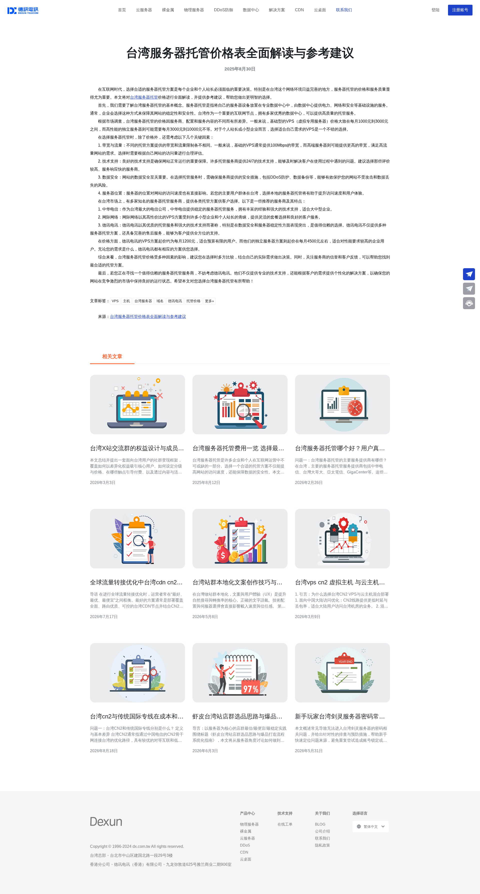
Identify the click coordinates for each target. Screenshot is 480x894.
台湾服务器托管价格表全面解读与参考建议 (148, 316)
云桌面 (320, 10)
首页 (122, 10)
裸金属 (168, 10)
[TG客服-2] (469, 289)
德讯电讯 (175, 301)
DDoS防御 (223, 10)
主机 (126, 301)
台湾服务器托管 (144, 97)
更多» (209, 301)
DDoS (245, 845)
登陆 (436, 10)
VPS (115, 301)
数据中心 (251, 10)
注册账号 (460, 10)
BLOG (320, 824)
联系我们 (344, 10)
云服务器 (144, 10)
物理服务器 (194, 10)
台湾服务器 (143, 301)
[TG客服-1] (469, 274)
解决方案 (277, 10)
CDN (299, 10)
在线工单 (285, 824)
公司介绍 (322, 831)
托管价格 (193, 301)
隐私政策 (322, 845)
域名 (160, 301)
